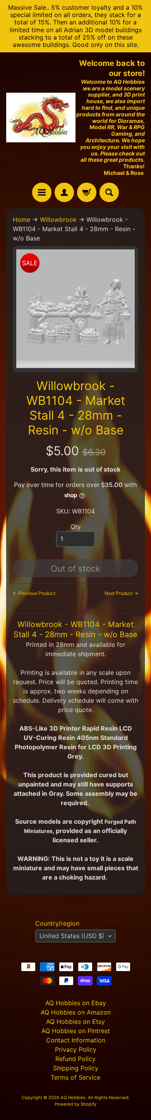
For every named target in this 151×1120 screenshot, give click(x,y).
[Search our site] (109, 192)
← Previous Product (34, 593)
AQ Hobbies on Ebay (75, 1003)
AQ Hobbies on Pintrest (75, 1031)
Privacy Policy (75, 1049)
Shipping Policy (75, 1068)
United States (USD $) (72, 936)
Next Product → (121, 593)
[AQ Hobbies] (41, 117)
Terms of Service (75, 1077)
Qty (75, 527)
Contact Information (75, 1040)
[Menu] (41, 192)
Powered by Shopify (75, 1104)
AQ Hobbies (73, 1097)
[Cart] (86, 192)
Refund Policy (75, 1059)
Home (21, 219)
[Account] (64, 192)
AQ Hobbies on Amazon (76, 1012)
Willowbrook (58, 219)
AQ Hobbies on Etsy (75, 1021)
